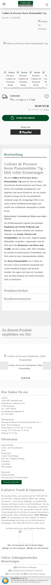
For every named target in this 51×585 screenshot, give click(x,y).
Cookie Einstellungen (9, 456)
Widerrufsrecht (7, 445)
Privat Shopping (13, 425)
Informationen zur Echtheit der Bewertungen (26, 582)
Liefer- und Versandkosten (12, 448)
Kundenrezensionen (17, 298)
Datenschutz (6, 453)
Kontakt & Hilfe (8, 475)
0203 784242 (11, 409)
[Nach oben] (43, 581)
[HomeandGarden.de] (25, 4)
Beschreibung (13, 154)
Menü (4, 4)
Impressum (5, 472)
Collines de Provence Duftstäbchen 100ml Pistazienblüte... (25, 367)
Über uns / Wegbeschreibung (12, 459)
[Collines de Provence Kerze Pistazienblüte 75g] (25, 43)
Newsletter (5, 461)
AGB (3, 451)
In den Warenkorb (25, 118)
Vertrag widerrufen (11, 482)
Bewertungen (6, 467)
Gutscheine (5, 464)
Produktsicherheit (16, 290)
